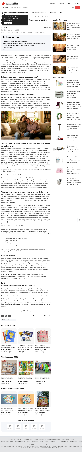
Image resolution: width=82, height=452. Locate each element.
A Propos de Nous (11, 439)
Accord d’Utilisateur (28, 439)
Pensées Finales (7, 47)
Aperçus (72, 439)
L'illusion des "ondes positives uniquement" (15, 41)
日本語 (66, 441)
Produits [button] (5, 7)
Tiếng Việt (37, 443)
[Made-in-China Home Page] (10, 3)
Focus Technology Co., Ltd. (40, 444)
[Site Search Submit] (77, 7)
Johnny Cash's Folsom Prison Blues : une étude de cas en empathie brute (24, 43)
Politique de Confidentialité (40, 439)
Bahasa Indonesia (45, 443)
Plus (61, 12)
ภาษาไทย (75, 441)
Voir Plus (8, 23)
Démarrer (53, 12)
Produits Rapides (65, 439)
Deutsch (46, 441)
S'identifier (52, 3)
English (11, 441)
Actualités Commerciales (39, 12)
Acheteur (61, 3)
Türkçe (80, 441)
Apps (69, 3)
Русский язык (35, 441)
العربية (57, 441)
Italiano (41, 441)
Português (22, 441)
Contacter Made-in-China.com (53, 439)
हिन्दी (71, 441)
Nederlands (52, 441)
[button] (73, 7)
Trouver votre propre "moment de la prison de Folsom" (18, 45)
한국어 (62, 441)
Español (17, 441)
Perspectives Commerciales (16, 13)
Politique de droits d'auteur (8, 320)
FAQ (4, 49)
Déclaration (19, 439)
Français (28, 441)
